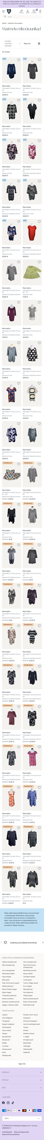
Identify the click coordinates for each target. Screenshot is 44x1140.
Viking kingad (27, 995)
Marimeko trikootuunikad (15, 23)
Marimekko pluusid (29, 970)
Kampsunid (6, 1040)
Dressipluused (28, 1040)
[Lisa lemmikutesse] (18, 60)
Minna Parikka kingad (9, 989)
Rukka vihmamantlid (30, 1002)
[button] (40, 11)
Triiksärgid (26, 1046)
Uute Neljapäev (7, 1018)
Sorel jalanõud (28, 992)
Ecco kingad (27, 986)
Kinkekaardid (6, 1055)
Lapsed (4, 1015)
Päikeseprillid (27, 1049)
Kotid (4, 1052)
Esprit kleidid (6, 977)
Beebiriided (27, 1043)
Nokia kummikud (7, 999)
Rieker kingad (6, 992)
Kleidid (4, 1043)
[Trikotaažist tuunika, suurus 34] (32, 70)
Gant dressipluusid (29, 962)
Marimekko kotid (28, 1005)
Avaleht (4, 23)
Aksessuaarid (6, 1049)
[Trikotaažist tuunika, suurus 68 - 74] (32, 272)
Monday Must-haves (30, 1015)
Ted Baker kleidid (29, 977)
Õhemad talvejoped (30, 1021)
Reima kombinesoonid (30, 999)
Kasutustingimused (21, 1132)
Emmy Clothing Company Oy (18, 1126)
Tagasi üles (22, 1064)
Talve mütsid (6, 1030)
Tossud (25, 1027)
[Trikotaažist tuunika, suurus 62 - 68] (11, 474)
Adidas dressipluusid (9, 962)
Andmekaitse (7, 1132)
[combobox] (22, 17)
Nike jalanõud (27, 989)
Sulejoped (26, 1018)
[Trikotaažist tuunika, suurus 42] (32, 353)
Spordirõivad (6, 1037)
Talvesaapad (6, 1027)
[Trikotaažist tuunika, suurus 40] (11, 151)
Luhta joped (27, 980)
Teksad (4, 1033)
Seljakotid (26, 1052)
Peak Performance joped (10, 983)
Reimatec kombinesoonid (10, 1002)
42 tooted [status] (6, 52)
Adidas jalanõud (7, 986)
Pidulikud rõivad (28, 1033)
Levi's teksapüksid (8, 970)
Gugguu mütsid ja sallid (10, 1005)
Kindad (25, 1030)
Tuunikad (5, 1046)
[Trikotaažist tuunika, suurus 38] (11, 70)
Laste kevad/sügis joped (31, 1024)
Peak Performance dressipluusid (29, 966)
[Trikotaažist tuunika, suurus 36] (11, 111)
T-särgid (26, 1037)
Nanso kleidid (28, 974)
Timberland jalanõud (9, 995)
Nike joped (5, 980)
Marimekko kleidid (8, 974)
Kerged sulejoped (8, 1024)
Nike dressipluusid (8, 965)
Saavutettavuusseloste (11, 1134)
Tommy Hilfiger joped (30, 983)
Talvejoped (6, 1021)
